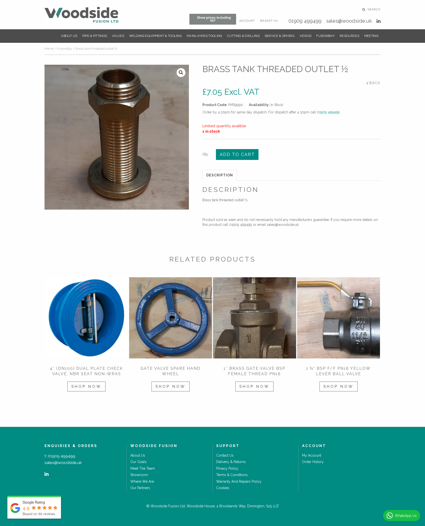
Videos (306, 36)
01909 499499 (304, 21)
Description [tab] (219, 175)
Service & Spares (280, 36)
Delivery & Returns (231, 462)
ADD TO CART (237, 154)
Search (373, 9)
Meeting (371, 36)
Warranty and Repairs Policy (238, 481)
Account (247, 20)
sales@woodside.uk (349, 21)
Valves (118, 36)
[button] (181, 72)
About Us (69, 36)
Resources (349, 36)
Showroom (139, 475)
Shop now (86, 386)
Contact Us (225, 455)
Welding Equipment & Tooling (155, 36)
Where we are (142, 481)
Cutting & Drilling (243, 36)
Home (49, 48)
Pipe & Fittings (94, 36)
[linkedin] (378, 21)
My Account (311, 455)
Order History (313, 462)
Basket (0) (269, 20)
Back (374, 83)
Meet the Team (142, 468)
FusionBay (325, 36)
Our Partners (140, 488)
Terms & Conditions (232, 475)
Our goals (138, 462)
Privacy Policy (227, 468)
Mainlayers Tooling (204, 36)
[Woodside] (81, 15)
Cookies (222, 488)
